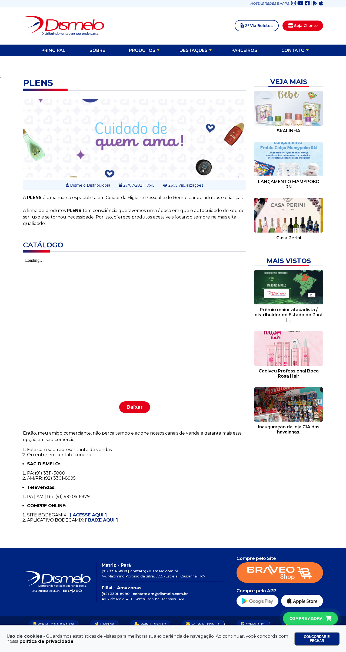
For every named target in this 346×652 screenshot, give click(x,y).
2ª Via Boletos (258, 25)
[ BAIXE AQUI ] (101, 520)
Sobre (97, 50)
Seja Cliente (305, 25)
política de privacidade (46, 641)
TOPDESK (107, 624)
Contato (293, 50)
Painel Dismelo (153, 624)
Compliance (256, 624)
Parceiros (244, 50)
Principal (53, 50)
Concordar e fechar (317, 639)
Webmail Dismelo (205, 624)
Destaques (193, 50)
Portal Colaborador (56, 624)
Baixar (135, 407)
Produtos (142, 50)
